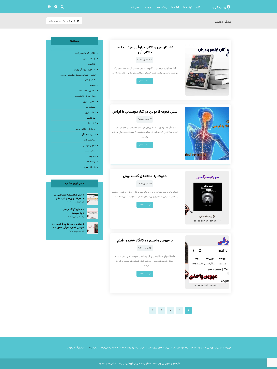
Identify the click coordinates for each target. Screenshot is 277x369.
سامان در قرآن (89, 101)
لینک (90, 348)
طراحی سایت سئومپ (106, 363)
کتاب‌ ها (91, 123)
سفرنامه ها (90, 107)
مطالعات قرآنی (89, 140)
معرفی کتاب (90, 151)
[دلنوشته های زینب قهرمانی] (218, 7)
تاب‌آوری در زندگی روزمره (84, 69)
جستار (92, 85)
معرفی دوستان (89, 145)
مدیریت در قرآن (88, 134)
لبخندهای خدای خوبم (85, 129)
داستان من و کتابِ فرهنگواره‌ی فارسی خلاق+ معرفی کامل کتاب (67, 226)
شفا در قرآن (90, 112)
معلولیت (91, 156)
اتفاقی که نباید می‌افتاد (85, 53)
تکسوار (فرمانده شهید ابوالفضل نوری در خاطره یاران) (77, 77)
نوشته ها (91, 162)
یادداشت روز (89, 167)
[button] (56, 7)
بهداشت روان (89, 59)
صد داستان (90, 118)
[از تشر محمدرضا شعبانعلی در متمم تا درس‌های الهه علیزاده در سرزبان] (92, 199)
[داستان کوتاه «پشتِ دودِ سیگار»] (92, 213)
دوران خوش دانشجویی (85, 96)
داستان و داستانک (87, 91)
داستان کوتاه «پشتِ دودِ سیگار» (73, 211)
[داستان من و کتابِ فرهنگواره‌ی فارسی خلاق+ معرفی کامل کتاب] (92, 228)
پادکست (91, 64)
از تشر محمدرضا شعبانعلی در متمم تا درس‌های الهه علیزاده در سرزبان (68, 198)
